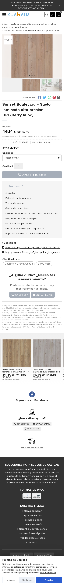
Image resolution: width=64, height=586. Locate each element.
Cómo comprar (33, 510)
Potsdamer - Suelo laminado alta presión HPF (16, 370)
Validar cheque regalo (33, 537)
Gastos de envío (33, 524)
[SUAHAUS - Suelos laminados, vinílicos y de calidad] (18, 14)
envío (18, 136)
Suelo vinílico (44, 555)
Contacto (33, 542)
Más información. (48, 572)
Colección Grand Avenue (46, 317)
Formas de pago (33, 519)
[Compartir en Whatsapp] (49, 97)
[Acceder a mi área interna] (52, 14)
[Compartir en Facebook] (39, 97)
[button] (29, 75)
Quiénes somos (33, 515)
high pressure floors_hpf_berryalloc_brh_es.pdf (32, 252)
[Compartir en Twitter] (44, 97)
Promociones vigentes (32, 533)
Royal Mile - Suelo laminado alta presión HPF (46, 370)
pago (25, 136)
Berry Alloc (19, 320)
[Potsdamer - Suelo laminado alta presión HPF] (17, 353)
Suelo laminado (21, 555)
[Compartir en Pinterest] (54, 97)
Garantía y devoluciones (33, 528)
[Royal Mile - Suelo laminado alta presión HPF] (47, 353)
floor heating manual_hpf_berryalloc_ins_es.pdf (32, 247)
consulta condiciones (32, 448)
